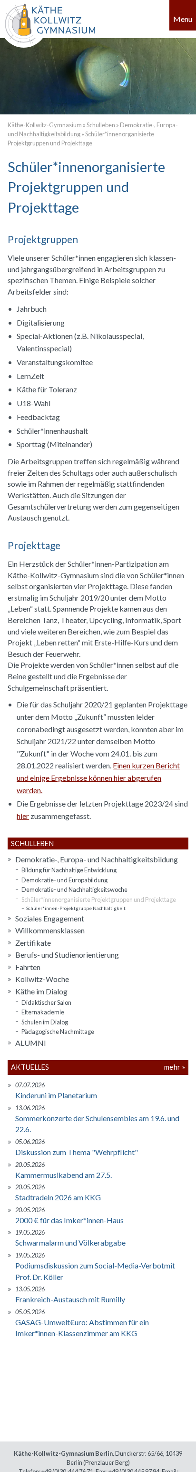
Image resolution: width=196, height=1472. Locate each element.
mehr (172, 1067)
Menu (182, 18)
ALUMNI (30, 1042)
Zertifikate (33, 942)
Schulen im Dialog (44, 1022)
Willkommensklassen (50, 930)
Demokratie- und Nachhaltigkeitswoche (74, 889)
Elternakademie (42, 1012)
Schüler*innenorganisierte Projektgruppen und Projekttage (98, 899)
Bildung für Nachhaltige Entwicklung (69, 870)
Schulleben (101, 125)
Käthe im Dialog (41, 991)
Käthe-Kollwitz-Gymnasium (45, 125)
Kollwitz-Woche (42, 978)
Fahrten (27, 966)
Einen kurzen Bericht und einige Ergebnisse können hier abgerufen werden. (98, 777)
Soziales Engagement (49, 918)
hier (23, 815)
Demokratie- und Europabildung (64, 880)
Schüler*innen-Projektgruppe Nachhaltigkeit (76, 908)
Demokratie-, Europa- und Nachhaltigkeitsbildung (96, 859)
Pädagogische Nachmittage (57, 1031)
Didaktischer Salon (46, 1002)
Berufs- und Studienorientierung (67, 954)
